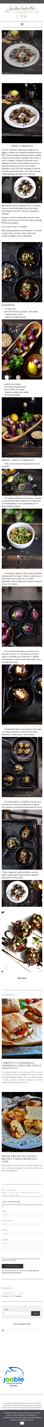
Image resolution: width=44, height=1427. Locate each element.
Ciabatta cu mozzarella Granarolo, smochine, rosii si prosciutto (21, 1066)
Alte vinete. (22, 978)
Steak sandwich (11, 1190)
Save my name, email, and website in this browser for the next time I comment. (21, 1259)
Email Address (7, 1220)
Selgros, (5, 152)
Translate (18, 1296)
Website (5, 1230)
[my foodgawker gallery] (22, 1324)
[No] (41, 1418)
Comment (5, 1240)
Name (4, 1211)
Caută (6, 1309)
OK (22, 1423)
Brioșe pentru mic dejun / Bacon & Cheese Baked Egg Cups (19, 1159)
